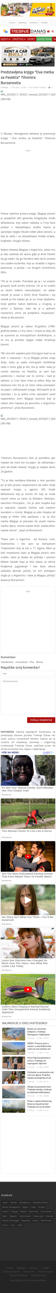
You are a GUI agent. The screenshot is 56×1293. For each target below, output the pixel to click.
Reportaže (25, 1220)
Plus (32, 662)
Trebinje (4, 87)
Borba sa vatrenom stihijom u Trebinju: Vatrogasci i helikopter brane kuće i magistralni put (39, 1034)
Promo (5, 1225)
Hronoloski (22, 662)
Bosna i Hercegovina (11, 1207)
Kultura (5, 1211)
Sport (31, 39)
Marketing (22, 23)
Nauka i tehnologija (10, 1220)
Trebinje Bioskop (39, 1275)
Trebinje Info (29, 1272)
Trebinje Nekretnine (18, 1275)
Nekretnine (44, 39)
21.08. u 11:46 (43, 1052)
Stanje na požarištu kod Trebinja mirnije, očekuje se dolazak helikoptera (39, 1090)
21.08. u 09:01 (43, 1081)
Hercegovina (24, 1202)
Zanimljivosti (25, 1216)
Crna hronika (46, 1211)
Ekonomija (33, 1211)
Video (19, 1225)
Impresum (34, 23)
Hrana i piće (38, 1216)
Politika (23, 1211)
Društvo (18, 39)
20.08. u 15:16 (43, 1110)
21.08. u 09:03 (43, 1067)
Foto (13, 1225)
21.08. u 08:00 (43, 1096)
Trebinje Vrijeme (45, 1272)
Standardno (7, 662)
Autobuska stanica (11, 1272)
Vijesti (5, 39)
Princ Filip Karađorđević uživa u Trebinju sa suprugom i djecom (39, 1061)
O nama (12, 23)
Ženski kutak (46, 1220)
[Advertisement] (28, 181)
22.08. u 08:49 (43, 1038)
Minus (39, 662)
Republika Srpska (40, 1202)
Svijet (33, 1207)
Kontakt (44, 23)
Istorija (35, 1220)
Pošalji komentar (41, 720)
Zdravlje (49, 1216)
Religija (14, 1211)
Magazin (13, 1216)
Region (25, 1207)
